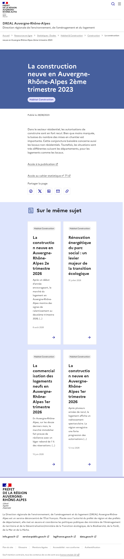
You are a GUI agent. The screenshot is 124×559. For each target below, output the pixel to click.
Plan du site (8, 547)
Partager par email (58, 191)
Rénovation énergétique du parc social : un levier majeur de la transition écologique (79, 256)
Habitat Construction (41, 99)
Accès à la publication (41, 164)
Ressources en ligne (23, 35)
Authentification (92, 547)
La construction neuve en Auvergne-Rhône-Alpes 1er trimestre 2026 (79, 384)
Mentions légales (40, 547)
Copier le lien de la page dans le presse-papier (67, 191)
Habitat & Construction (72, 35)
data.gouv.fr (86, 536)
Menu (119, 4)
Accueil (6, 35)
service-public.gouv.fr (34, 536)
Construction (94, 35)
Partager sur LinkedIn (49, 191)
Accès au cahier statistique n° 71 (47, 176)
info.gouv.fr (9, 536)
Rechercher (113, 4)
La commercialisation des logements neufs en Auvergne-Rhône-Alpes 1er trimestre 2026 (44, 389)
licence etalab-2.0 (68, 554)
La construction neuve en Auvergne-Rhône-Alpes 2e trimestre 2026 (43, 256)
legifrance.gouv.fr (63, 536)
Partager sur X (40, 191)
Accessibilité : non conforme (66, 547)
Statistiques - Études (46, 35)
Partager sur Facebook (31, 191)
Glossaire (22, 547)
